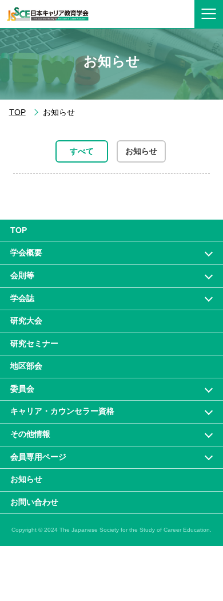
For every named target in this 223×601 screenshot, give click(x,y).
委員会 (22, 388)
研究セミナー (34, 343)
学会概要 (26, 252)
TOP (17, 112)
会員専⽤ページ (38, 456)
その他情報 (30, 433)
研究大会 (26, 320)
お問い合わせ (34, 502)
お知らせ (141, 151)
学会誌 (22, 298)
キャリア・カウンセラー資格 (62, 411)
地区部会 (26, 365)
